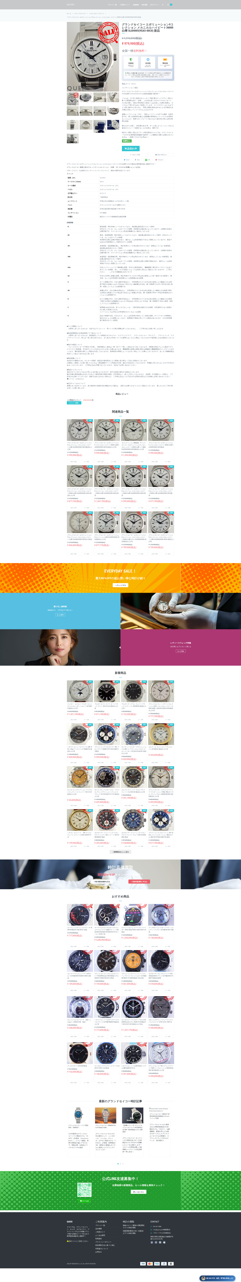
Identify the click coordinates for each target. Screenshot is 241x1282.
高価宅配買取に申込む (140, 882)
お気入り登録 (136, 154)
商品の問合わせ (162, 154)
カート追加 (86, 461)
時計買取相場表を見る (102, 882)
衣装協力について (101, 1249)
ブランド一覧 (112, 5)
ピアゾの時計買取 (129, 1233)
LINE (148, 160)
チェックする (121, 585)
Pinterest (160, 160)
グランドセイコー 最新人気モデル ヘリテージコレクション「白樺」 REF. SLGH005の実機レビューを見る (103, 167)
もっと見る (60, 614)
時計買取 (145, 5)
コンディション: (128, 88)
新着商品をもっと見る (121, 852)
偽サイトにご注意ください (78, 1241)
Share (138, 160)
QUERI (69, 1221)
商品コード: (126, 84)
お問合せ (98, 1252)
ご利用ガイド (124, 5)
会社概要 (98, 1229)
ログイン (155, 5)
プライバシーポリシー (103, 1242)
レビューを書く (74, 403)
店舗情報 (136, 5)
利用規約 (98, 1239)
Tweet (128, 160)
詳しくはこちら (138, 1192)
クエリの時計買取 (129, 1228)
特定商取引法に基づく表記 (105, 1245)
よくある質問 (100, 1235)
